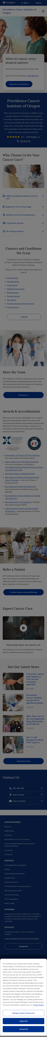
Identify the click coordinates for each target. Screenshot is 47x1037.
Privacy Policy (38, 1005)
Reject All (23, 1021)
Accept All (24, 1029)
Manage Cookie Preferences (23, 1013)
